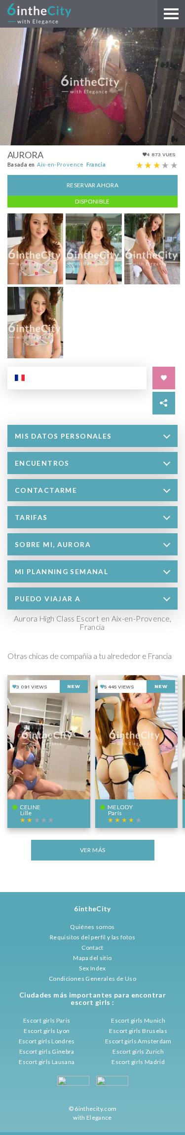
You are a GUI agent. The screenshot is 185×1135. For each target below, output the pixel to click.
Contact (92, 947)
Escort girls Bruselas (138, 1030)
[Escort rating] (157, 165)
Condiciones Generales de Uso (92, 978)
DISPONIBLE (92, 201)
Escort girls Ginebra (46, 1051)
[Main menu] (171, 14)
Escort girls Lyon (47, 1030)
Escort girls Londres (47, 1041)
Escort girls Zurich (138, 1051)
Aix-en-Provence (60, 164)
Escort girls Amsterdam (138, 1041)
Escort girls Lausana (46, 1062)
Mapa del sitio (92, 958)
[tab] (92, 436)
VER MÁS (93, 850)
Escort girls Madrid (138, 1062)
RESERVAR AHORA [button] (92, 185)
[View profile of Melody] (136, 751)
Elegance (99, 1117)
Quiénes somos (92, 926)
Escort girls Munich (138, 1020)
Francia (96, 164)
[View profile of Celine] (48, 751)
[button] (92, 436)
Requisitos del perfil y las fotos (92, 937)
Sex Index (92, 968)
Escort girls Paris (46, 1020)
